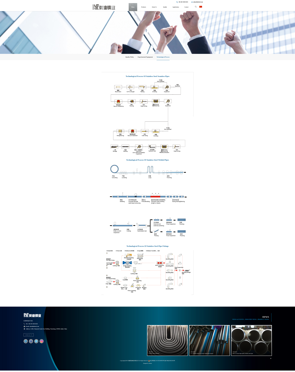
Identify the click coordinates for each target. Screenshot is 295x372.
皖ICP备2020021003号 (170, 360)
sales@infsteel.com (34, 326)
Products (143, 7)
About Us (154, 7)
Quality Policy (129, 57)
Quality (165, 7)
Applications (175, 7)
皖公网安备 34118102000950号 (157, 360)
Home (132, 7)
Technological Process (163, 57)
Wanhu (150, 363)
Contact (186, 7)
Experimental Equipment (145, 57)
